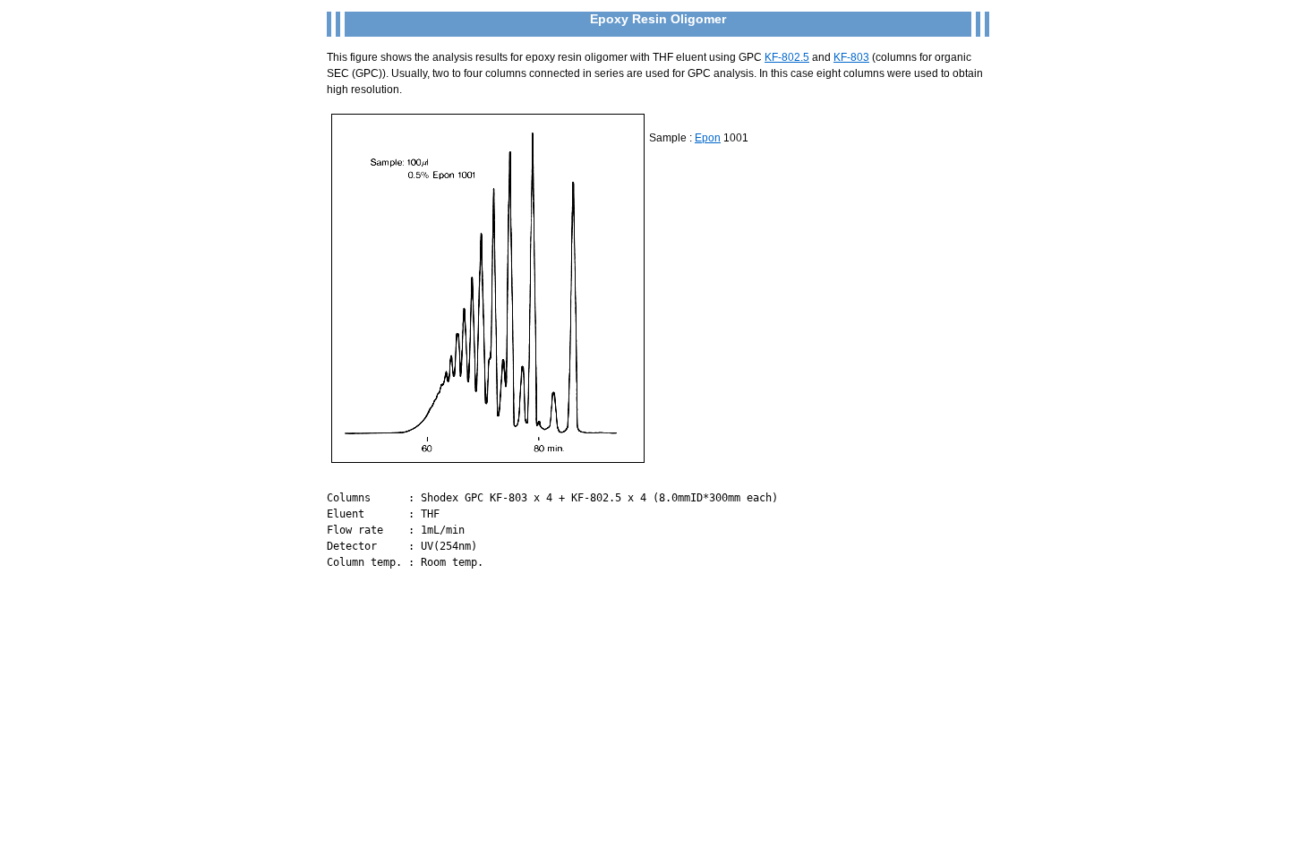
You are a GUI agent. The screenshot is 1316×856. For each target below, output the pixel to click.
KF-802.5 (787, 57)
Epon (708, 138)
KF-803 (851, 57)
